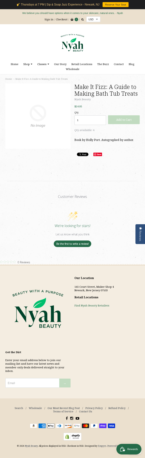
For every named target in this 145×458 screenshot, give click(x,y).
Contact (119, 64)
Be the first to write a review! (72, 243)
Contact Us (85, 411)
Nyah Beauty (82, 99)
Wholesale (72, 69)
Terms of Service (63, 411)
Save (99, 154)
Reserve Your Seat (115, 4)
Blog (131, 64)
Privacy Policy (94, 408)
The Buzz (103, 64)
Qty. (76, 112)
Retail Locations (81, 64)
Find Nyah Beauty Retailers (91, 305)
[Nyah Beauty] (72, 56)
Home (14, 64)
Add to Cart (124, 120)
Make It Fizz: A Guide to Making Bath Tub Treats (41, 78)
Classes (42, 64)
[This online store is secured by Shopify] (72, 439)
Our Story (60, 64)
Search (19, 408)
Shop (26, 64)
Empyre (102, 445)
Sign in (49, 19)
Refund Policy (117, 408)
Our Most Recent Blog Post (64, 408)
